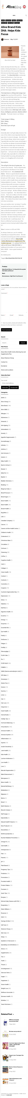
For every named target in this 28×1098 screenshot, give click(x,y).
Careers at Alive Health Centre (9, 528)
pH (2, 861)
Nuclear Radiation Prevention (9, 837)
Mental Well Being (6, 786)
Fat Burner (4, 639)
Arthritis (3, 445)
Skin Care (3, 933)
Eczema (3, 616)
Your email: (4, 380)
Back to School (5, 465)
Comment (4, 293)
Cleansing (4, 552)
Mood (2, 802)
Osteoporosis (5, 849)
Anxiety (3, 433)
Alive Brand (8, 20)
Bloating (3, 485)
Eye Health (4, 631)
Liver (2, 766)
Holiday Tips (4, 719)
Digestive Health (5, 611)
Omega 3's (17, 22)
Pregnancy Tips (5, 869)
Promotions (4, 877)
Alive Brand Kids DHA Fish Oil (14, 258)
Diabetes (3, 604)
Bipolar (3, 477)
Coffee (3, 556)
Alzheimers (4, 417)
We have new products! (15, 1031)
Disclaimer (4, 366)
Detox (2, 600)
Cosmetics (4, 584)
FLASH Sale (4, 655)
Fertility (3, 647)
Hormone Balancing (6, 723)
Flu (2, 659)
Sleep (2, 937)
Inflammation (5, 738)
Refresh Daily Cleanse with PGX (10, 901)
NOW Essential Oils (6, 834)
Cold (2, 564)
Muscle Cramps (5, 810)
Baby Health (19, 20)
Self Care (3, 925)
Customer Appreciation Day (9, 592)
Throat (3, 964)
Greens (3, 687)
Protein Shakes (5, 885)
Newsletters (4, 830)
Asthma (3, 449)
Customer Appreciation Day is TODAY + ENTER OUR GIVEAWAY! (17, 1044)
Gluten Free (4, 683)
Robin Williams (5, 909)
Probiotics (4, 873)
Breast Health (5, 508)
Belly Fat (3, 473)
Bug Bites (4, 512)
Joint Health (4, 750)
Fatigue (3, 643)
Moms (3, 798)
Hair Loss (3, 703)
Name (3, 315)
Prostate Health (5, 881)
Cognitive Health (5, 560)
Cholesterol (4, 536)
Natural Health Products (8, 822)
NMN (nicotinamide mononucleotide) (14, 1020)
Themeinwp (9, 1095)
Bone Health (4, 500)
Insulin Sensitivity (6, 746)
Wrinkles (3, 1000)
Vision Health (5, 984)
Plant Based (4, 865)
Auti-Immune (5, 453)
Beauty (3, 469)
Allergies (3, 413)
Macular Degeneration (7, 770)
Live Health (4, 762)
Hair (2, 699)
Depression (4, 596)
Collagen (3, 568)
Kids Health (10, 22)
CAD (2, 516)
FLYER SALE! (4, 663)
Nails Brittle (4, 818)
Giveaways (4, 679)
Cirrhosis (3, 548)
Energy (3, 619)
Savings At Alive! (5, 921)
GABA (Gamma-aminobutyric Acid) (11, 671)
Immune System (6, 734)
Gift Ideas (4, 675)
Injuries (3, 742)
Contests (3, 580)
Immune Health (5, 730)
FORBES (3, 667)
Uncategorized (5, 968)
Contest (3, 576)
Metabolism (4, 790)
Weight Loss (4, 988)
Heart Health (4, 711)
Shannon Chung (5, 929)
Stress (3, 949)
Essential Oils (5, 627)
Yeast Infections (5, 1004)
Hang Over (4, 707)
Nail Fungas (4, 814)
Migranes (3, 794)
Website (21, 315)
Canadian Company (6, 520)
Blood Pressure (5, 493)
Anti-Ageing (4, 425)
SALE (2, 917)
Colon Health (4, 572)
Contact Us (4, 362)
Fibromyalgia (4, 651)
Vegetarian (4, 980)
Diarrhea (3, 608)
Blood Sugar (4, 497)
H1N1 (2, 695)
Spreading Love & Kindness (9, 945)
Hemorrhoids (5, 715)
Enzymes (3, 623)
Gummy (3, 691)
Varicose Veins (5, 972)
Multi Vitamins (5, 806)
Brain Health (4, 22)
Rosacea (3, 913)
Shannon (6, 39)
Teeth (2, 960)
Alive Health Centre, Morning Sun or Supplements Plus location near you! (13, 241)
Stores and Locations (7, 370)
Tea (2, 956)
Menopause (4, 778)
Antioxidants (4, 429)
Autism (13, 20)
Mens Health (4, 782)
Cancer (3, 524)
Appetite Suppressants (7, 437)
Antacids (3, 421)
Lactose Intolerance (6, 758)
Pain (2, 853)
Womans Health (5, 996)
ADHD (3, 20)
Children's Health (6, 532)
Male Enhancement (6, 774)
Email (12, 315)
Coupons (3, 588)
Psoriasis (3, 889)
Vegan (3, 976)
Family (3, 635)
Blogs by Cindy (5, 489)
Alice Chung (4, 401)
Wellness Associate (6, 992)
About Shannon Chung (7, 358)
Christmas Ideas (5, 540)
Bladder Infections (6, 481)
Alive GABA (4, 409)
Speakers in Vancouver (7, 941)
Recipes (3, 897)
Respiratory (4, 905)
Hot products (5, 726)
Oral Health (4, 845)
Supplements (5, 953)
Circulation (4, 544)
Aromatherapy (5, 441)
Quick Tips (4, 893)
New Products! (5, 826)
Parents (3, 857)
